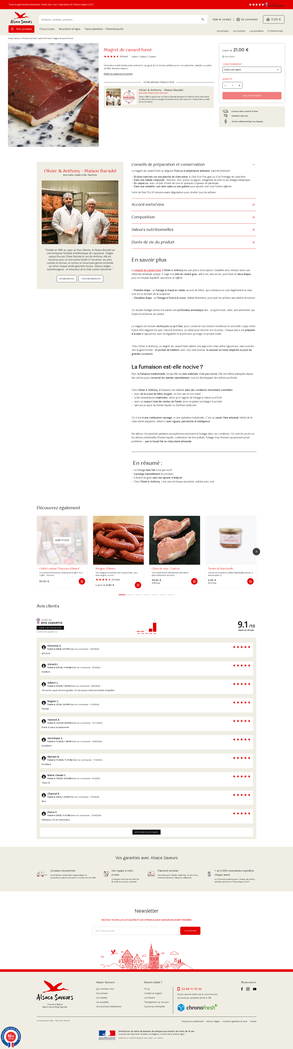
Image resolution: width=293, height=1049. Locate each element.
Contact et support (153, 993)
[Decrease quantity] (225, 85)
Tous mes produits (91, 279)
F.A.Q (147, 988)
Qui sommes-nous (105, 988)
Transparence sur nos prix (156, 1002)
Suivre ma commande (154, 1006)
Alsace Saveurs (14, 38)
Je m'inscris (190, 931)
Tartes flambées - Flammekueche (104, 29)
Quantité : (227, 79)
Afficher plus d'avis (146, 832)
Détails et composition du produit (118, 73)
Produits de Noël (29, 38)
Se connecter (249, 19)
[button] (82, 581)
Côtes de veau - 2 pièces (166, 569)
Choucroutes (47, 29)
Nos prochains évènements (108, 1006)
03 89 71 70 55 (192, 989)
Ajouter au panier (252, 95)
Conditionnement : (233, 64)
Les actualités (256, 30)
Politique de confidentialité (193, 1021)
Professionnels (275, 30)
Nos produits (23, 29)
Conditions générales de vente (234, 1021)
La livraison (149, 997)
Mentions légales (213, 1021)
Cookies (253, 1021)
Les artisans (223, 30)
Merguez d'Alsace (105, 569)
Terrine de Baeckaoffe (220, 569)
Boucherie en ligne (69, 29)
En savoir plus (67, 279)
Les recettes (239, 30)
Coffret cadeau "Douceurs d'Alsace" (59, 569)
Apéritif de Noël (44, 38)
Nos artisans (102, 993)
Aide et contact (221, 19)
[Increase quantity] (239, 85)
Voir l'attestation (50, 627)
